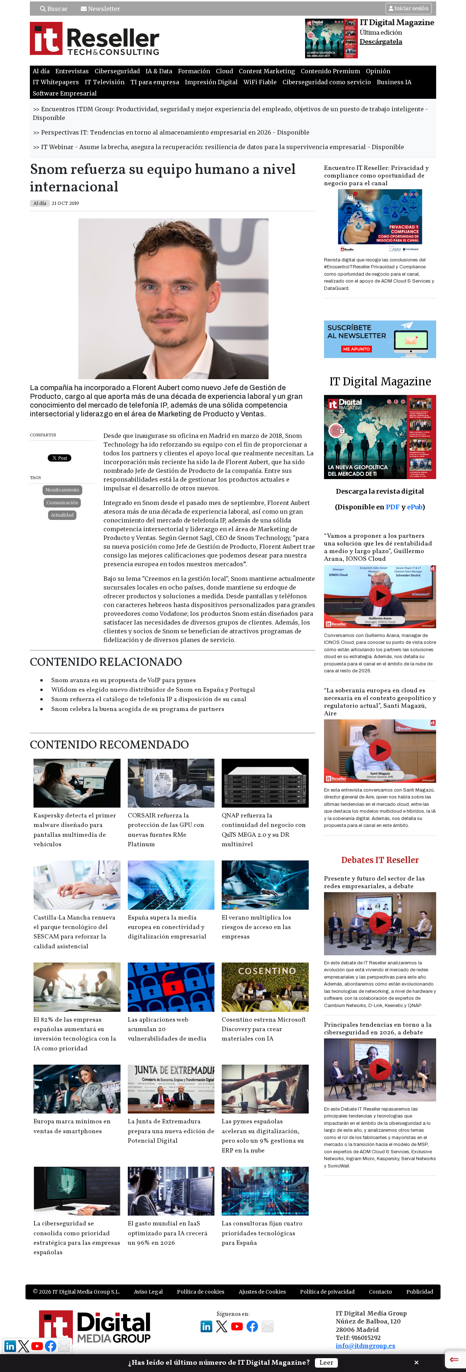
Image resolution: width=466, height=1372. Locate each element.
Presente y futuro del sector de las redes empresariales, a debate (374, 882)
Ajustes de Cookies (262, 1292)
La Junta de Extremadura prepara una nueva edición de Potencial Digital (171, 1131)
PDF (393, 507)
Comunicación (62, 502)
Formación (194, 71)
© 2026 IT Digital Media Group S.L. (76, 1292)
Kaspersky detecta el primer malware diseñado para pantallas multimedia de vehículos (74, 830)
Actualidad (62, 515)
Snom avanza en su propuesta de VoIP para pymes (123, 680)
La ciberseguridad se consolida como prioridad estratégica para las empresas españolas (76, 1238)
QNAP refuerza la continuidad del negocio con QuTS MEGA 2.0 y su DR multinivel (264, 830)
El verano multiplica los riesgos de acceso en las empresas (256, 927)
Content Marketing (267, 71)
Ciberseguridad (117, 71)
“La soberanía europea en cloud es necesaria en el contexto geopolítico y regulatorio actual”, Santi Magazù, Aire (380, 702)
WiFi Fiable (260, 82)
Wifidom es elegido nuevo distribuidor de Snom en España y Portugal (153, 690)
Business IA (394, 82)
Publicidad (419, 1292)
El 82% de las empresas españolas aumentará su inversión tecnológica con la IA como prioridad (74, 1034)
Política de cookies (200, 1292)
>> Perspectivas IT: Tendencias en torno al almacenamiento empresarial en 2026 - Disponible (171, 132)
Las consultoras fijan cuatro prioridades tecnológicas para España (262, 1233)
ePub (414, 507)
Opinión (378, 71)
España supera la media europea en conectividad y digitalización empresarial (167, 927)
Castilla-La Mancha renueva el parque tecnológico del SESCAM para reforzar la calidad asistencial (74, 932)
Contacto (380, 1292)
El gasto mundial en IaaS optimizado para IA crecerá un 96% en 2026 (168, 1233)
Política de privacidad (327, 1292)
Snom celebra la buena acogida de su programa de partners (137, 709)
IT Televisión (105, 82)
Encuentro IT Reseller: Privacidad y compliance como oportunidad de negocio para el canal (376, 176)
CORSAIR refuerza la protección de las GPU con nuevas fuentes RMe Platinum (166, 830)
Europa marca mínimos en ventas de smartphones (72, 1126)
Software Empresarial (65, 93)
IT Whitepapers (56, 82)
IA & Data (159, 71)
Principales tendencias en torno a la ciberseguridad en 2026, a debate (378, 1029)
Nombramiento (62, 490)
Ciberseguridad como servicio (327, 82)
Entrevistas (72, 71)
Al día (41, 71)
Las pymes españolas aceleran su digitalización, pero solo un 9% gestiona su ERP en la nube (263, 1136)
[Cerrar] (416, 1362)
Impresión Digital (211, 82)
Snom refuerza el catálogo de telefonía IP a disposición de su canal (148, 699)
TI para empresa (154, 82)
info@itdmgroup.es (365, 1345)
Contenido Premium (330, 71)
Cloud (224, 71)
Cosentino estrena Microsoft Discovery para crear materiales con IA (264, 1029)
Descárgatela (381, 42)
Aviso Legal (148, 1292)
